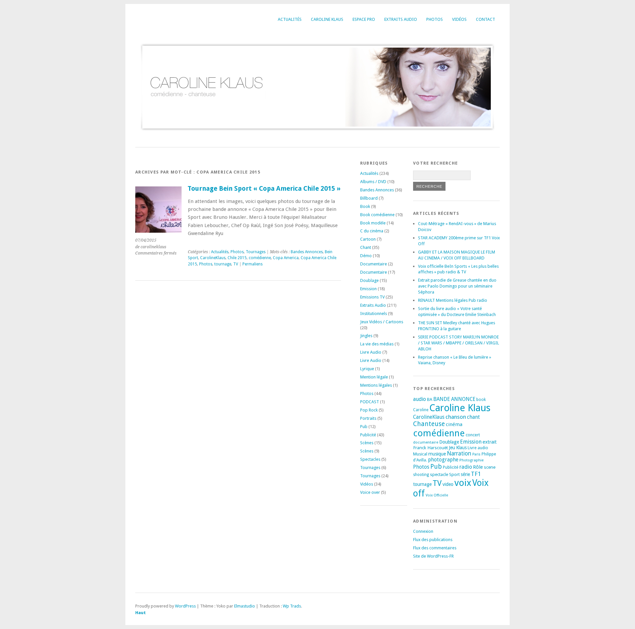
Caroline (420, 410)
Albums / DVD (373, 181)
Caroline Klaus (327, 19)
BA (429, 399)
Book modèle (373, 222)
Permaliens (252, 264)
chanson (455, 416)
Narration (459, 453)
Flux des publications (432, 539)
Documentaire (373, 263)
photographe (443, 460)
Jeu (452, 447)
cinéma (454, 424)
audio (419, 399)
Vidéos (459, 19)
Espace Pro (364, 19)
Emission (368, 288)
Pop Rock (369, 410)
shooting (421, 474)
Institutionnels (373, 313)
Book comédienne (377, 214)
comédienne (260, 258)
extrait (490, 442)
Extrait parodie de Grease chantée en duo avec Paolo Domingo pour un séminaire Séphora (457, 286)
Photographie (471, 460)
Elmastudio (244, 606)
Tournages (256, 252)
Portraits (368, 418)
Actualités (290, 19)
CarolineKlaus (213, 258)
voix (462, 482)
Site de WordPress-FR (433, 556)
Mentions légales (376, 385)
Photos (434, 19)
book (481, 399)
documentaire (425, 442)
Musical (420, 454)
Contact (485, 19)
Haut (140, 612)
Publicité (368, 434)
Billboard (369, 198)
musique (437, 453)
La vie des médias (377, 343)
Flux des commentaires (434, 547)
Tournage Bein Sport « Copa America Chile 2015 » (264, 188)
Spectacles (370, 459)
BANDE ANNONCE (454, 399)
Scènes (366, 442)
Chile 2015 (237, 258)
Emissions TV (372, 297)
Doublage (369, 280)
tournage (222, 264)
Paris (476, 454)
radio (465, 467)
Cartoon (368, 239)
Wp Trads (292, 606)
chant (473, 417)
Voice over (370, 492)
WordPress (185, 606)
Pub (363, 426)
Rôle (478, 467)
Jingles (366, 335)
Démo (366, 255)
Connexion (423, 531)
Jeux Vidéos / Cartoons (381, 321)
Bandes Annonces (307, 252)
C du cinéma (371, 230)
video (448, 484)
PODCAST (369, 401)
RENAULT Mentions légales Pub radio (452, 300)
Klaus (461, 447)
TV (235, 264)
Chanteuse (429, 424)
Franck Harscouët (430, 447)
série (465, 474)
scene (489, 467)
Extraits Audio (400, 19)
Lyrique (367, 368)
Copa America (286, 258)
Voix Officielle (437, 495)
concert (473, 434)
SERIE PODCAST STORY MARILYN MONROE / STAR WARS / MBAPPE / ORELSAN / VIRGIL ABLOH (458, 342)
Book (365, 206)
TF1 (476, 473)
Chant (365, 247)
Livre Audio (370, 352)
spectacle (439, 474)
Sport (454, 474)
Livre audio (478, 448)
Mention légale (374, 376)
